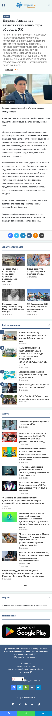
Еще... (26, 586)
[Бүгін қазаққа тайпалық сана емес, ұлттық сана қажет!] (9, 388)
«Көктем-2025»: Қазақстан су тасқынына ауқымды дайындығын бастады (9, 275)
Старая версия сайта (26, 698)
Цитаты (6, 16)
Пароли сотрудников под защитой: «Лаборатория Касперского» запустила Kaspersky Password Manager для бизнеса (23, 573)
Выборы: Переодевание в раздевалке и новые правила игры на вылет (34, 375)
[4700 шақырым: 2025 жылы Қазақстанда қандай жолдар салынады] (38, 295)
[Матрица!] (26, 5)
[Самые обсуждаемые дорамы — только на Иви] (9, 425)
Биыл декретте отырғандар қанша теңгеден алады (37, 271)
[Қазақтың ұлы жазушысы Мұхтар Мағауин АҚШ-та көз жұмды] (13, 295)
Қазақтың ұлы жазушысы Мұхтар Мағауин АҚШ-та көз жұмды (13, 308)
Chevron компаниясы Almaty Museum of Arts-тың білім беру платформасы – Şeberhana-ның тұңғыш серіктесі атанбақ (34, 540)
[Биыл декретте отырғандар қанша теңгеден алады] (38, 260)
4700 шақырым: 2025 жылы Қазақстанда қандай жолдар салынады (37, 308)
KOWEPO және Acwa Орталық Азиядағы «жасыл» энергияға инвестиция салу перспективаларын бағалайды (34, 558)
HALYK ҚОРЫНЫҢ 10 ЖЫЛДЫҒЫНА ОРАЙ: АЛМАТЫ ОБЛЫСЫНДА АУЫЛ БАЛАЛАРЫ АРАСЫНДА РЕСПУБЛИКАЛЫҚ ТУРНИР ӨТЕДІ (33, 356)
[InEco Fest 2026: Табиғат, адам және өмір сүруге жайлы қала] (9, 400)
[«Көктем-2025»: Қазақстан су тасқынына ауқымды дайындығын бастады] (13, 260)
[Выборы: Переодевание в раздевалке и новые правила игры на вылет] (9, 375)
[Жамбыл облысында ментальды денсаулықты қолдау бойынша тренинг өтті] (9, 336)
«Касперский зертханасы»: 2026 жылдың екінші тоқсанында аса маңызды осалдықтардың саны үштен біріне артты (34, 454)
